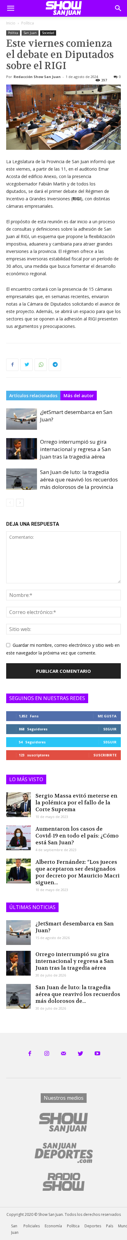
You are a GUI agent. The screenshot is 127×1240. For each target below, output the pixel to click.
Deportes (92, 1226)
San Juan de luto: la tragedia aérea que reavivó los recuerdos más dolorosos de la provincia (79, 479)
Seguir (110, 729)
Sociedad (48, 33)
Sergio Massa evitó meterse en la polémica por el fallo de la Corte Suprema (76, 802)
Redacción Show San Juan (37, 76)
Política (27, 23)
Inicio (10, 23)
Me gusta (107, 716)
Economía (53, 1226)
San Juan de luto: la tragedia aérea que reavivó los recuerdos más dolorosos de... (77, 994)
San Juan (30, 33)
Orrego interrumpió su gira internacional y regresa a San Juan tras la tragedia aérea (75, 449)
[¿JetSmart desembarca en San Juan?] (21, 419)
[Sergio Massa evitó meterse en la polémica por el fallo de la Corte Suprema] (18, 804)
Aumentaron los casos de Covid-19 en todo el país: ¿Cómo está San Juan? (77, 835)
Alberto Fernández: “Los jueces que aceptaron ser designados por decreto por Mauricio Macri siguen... (77, 872)
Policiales (31, 1226)
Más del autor (78, 395)
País (109, 1226)
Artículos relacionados (33, 395)
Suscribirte (105, 755)
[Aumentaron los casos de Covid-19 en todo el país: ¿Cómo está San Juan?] (18, 837)
